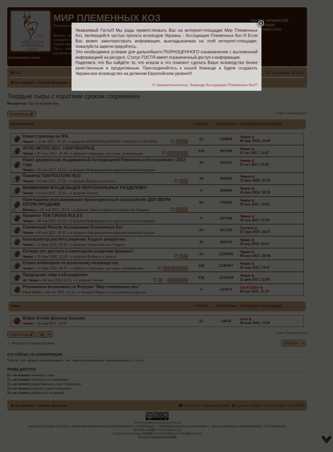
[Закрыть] (261, 23)
